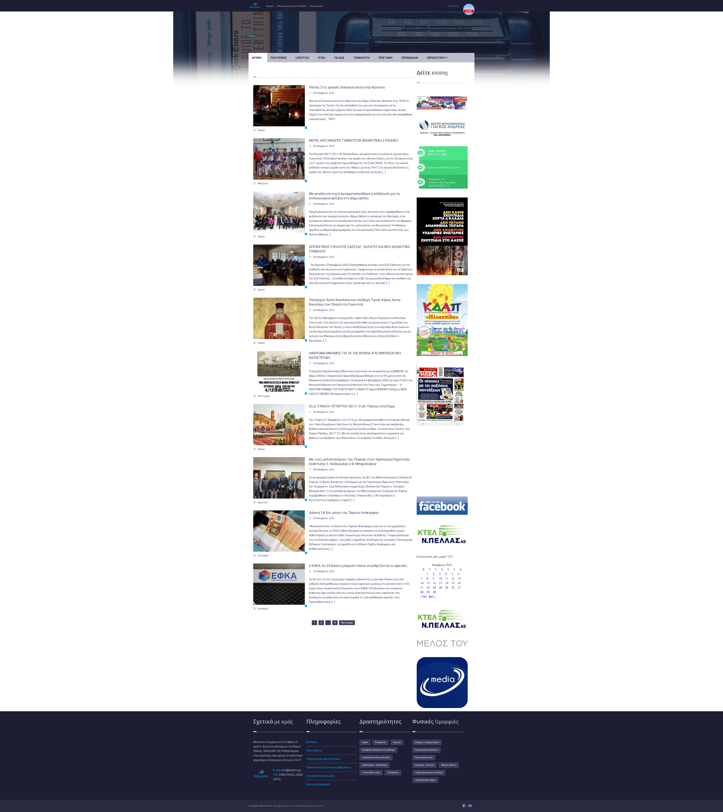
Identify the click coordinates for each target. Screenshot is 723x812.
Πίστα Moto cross (371, 772)
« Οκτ (423, 596)
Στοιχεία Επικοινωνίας (320, 775)
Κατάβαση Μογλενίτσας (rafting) (378, 750)
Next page (347, 622)
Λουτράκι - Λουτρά (424, 765)
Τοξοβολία (392, 772)
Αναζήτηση (453, 6)
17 (440, 583)
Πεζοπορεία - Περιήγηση (374, 765)
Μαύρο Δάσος (448, 765)
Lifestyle (302, 57)
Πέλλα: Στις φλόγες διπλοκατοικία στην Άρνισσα (347, 87)
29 (428, 592)
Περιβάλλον (409, 57)
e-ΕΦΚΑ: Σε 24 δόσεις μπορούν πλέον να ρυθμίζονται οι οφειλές (358, 566)
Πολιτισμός (278, 57)
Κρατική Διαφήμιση (318, 784)
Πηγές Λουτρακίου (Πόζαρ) (429, 772)
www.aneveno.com (315, 806)
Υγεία (321, 57)
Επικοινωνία (317, 6)
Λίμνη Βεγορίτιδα (423, 757)
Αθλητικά (263, 183)
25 (446, 587)
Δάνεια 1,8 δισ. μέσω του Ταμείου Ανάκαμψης (344, 513)
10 (440, 578)
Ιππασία (397, 742)
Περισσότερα (437, 57)
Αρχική (269, 6)
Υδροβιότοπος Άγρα (425, 780)
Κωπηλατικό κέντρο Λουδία (376, 757)
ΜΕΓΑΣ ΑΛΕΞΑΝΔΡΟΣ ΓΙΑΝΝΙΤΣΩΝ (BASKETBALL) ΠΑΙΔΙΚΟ (353, 140)
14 (421, 583)
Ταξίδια (339, 57)
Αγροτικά (263, 502)
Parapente (380, 742)
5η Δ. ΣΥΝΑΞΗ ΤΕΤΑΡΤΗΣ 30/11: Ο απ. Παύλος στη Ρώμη (352, 406)
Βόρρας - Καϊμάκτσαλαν (427, 742)
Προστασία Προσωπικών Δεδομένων (328, 767)
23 (434, 587)
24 (440, 587)
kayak (365, 742)
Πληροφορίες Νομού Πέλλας (292, 6)
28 (421, 592)
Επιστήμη (385, 57)
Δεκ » (432, 596)
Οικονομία (263, 555)
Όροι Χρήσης (314, 750)
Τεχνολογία (361, 57)
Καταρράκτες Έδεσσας (426, 750)
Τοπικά (261, 130)
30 (434, 592)
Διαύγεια (311, 741)
